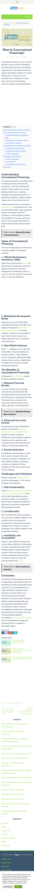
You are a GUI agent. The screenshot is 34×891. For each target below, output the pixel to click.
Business (4, 823)
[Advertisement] (17, 104)
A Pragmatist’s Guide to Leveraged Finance (19, 641)
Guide (3, 841)
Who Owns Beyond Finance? (12, 794)
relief (7, 349)
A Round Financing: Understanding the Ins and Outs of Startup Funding (22, 650)
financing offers (7, 207)
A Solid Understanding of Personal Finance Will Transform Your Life (22, 658)
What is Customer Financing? (12, 799)
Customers (5, 830)
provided (25, 263)
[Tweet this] (6, 632)
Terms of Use (6, 870)
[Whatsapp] (16, 632)
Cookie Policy (6, 862)
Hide (13, 127)
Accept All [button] (18, 887)
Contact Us (5, 859)
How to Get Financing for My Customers (16, 777)
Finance (13, 703)
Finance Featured (8, 838)
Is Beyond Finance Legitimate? (13, 789)
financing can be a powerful (22, 617)
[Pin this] (9, 632)
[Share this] (2, 632)
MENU (29, 17)
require (20, 560)
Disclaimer (5, 866)
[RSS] (17, 2)
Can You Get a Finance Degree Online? (16, 753)
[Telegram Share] (12, 632)
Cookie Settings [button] (7, 887)
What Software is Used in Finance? (14, 758)
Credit (8, 703)
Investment (19, 703)
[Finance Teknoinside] (17, 8)
